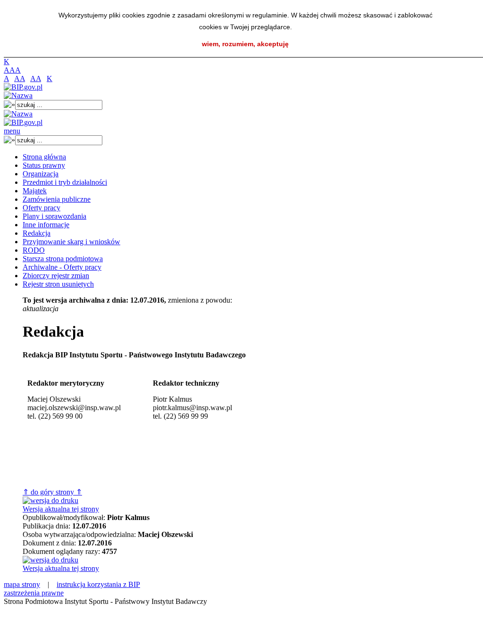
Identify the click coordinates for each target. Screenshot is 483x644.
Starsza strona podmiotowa (63, 259)
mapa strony (22, 584)
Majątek (35, 191)
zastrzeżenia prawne (34, 593)
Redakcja (36, 233)
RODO (34, 250)
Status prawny (44, 165)
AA (19, 78)
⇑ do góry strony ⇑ (52, 492)
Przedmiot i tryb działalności (65, 182)
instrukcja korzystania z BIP (98, 584)
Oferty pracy (41, 208)
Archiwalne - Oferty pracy (62, 267)
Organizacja (40, 174)
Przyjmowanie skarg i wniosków (71, 242)
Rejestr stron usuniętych (58, 284)
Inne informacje (46, 225)
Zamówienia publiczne (57, 199)
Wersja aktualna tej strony (61, 509)
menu (12, 131)
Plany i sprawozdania (54, 216)
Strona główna (44, 157)
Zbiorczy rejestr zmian (56, 276)
